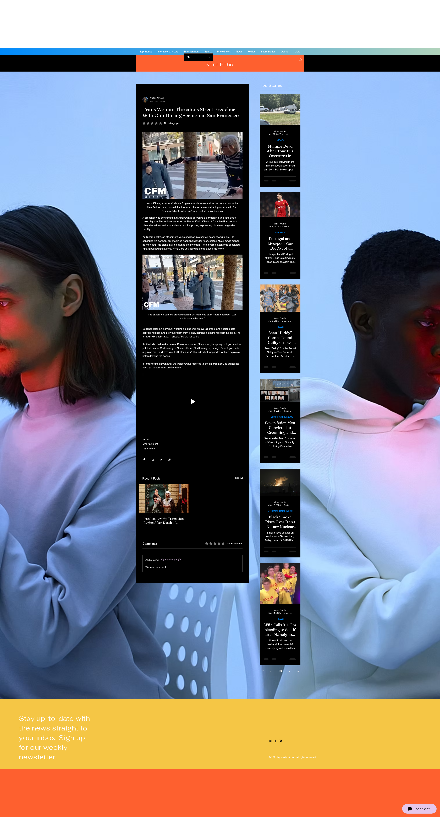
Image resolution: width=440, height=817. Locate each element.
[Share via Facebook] (144, 459)
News (145, 439)
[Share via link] (169, 459)
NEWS (280, 140)
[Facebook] (414, 62)
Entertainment (150, 443)
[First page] (263, 671)
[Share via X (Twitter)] (152, 459)
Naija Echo (220, 64)
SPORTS (280, 232)
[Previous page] (271, 671)
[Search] (300, 59)
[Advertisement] (103, 24)
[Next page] (289, 671)
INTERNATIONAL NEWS (280, 416)
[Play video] (192, 401)
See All (239, 477)
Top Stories (148, 448)
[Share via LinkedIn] (161, 459)
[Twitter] (419, 62)
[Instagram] (409, 62)
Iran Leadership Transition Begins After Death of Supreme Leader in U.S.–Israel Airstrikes (164, 521)
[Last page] (298, 671)
